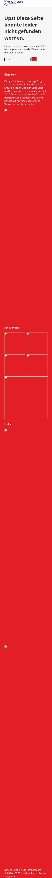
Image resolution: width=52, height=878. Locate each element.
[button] (6, 4)
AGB (23, 869)
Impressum (34, 869)
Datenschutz (11, 869)
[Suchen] (34, 59)
